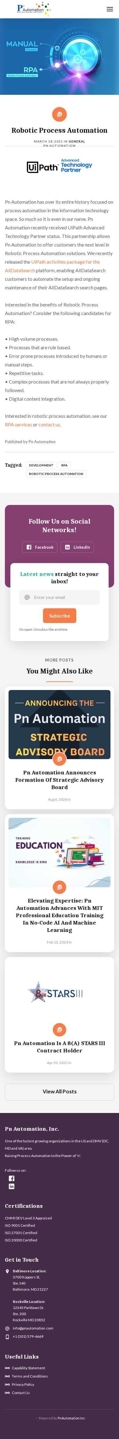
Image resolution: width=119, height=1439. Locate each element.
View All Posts (60, 1091)
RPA (64, 465)
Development (41, 465)
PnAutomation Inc (71, 1418)
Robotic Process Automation (56, 474)
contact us (49, 424)
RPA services (18, 424)
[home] (32, 9)
